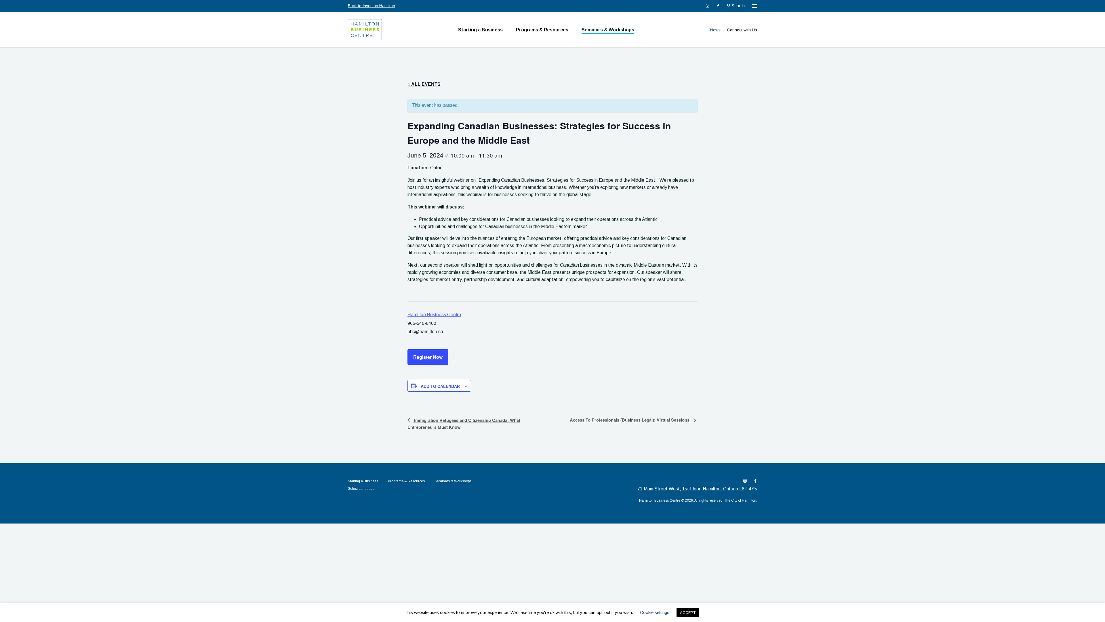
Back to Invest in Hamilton (371, 5)
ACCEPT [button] (688, 612)
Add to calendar (440, 386)
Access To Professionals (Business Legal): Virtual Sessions (630, 420)
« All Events (424, 84)
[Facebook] (718, 5)
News (715, 30)
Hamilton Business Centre (434, 314)
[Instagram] (707, 5)
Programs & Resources (542, 29)
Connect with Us (742, 30)
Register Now (428, 357)
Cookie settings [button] (654, 612)
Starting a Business (480, 29)
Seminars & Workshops (608, 29)
